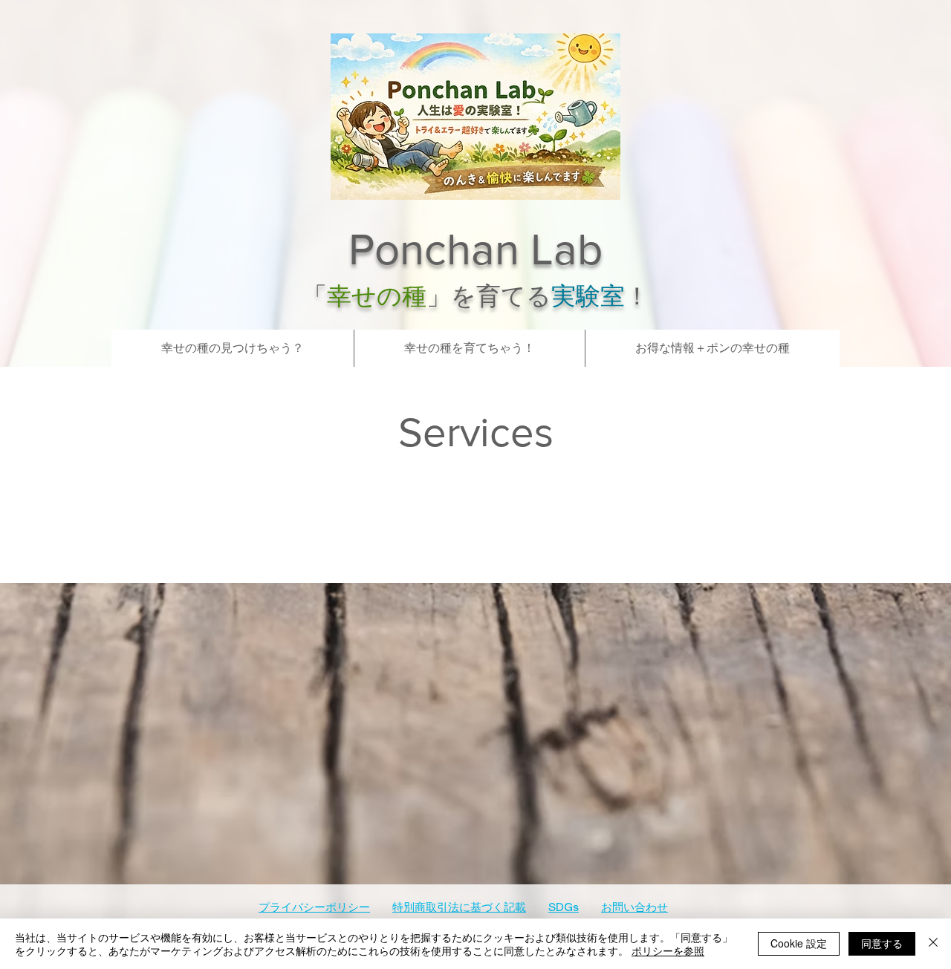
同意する (882, 943)
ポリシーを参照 (668, 950)
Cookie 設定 (798, 943)
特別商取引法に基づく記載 (459, 908)
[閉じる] (933, 943)
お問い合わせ (634, 908)
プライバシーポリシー (314, 908)
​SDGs (563, 908)
